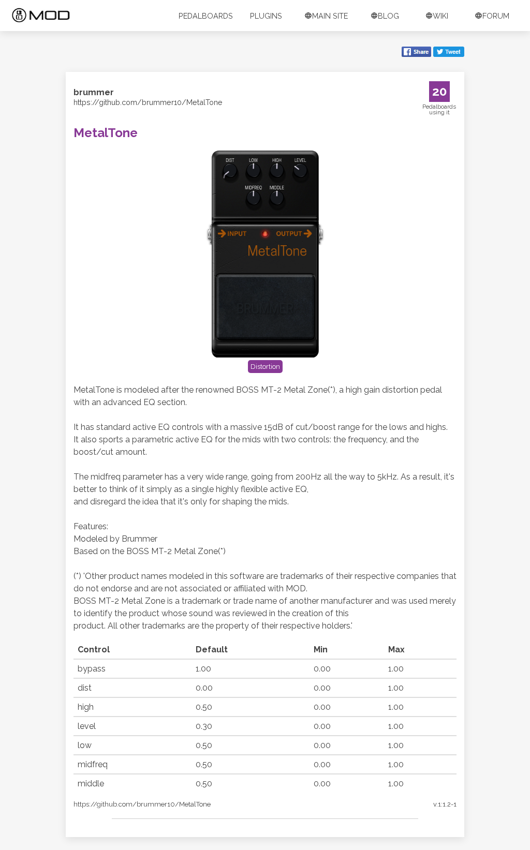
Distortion (265, 366)
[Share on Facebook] (416, 53)
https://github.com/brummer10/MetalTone (148, 102)
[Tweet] (448, 53)
